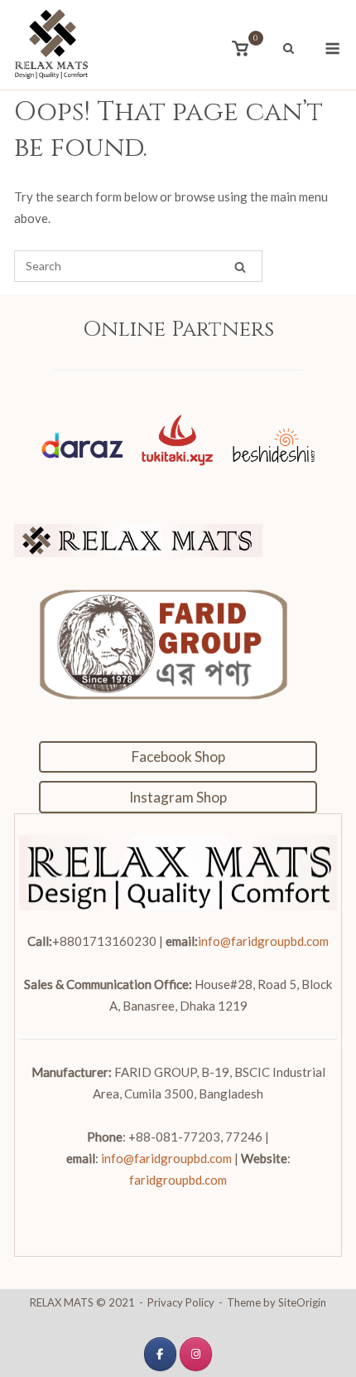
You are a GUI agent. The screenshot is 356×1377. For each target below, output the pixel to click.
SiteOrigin (302, 1302)
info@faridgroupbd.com (263, 940)
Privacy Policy (180, 1302)
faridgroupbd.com (178, 1179)
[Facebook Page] (160, 1354)
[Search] (240, 266)
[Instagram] (196, 1354)
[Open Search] (288, 49)
